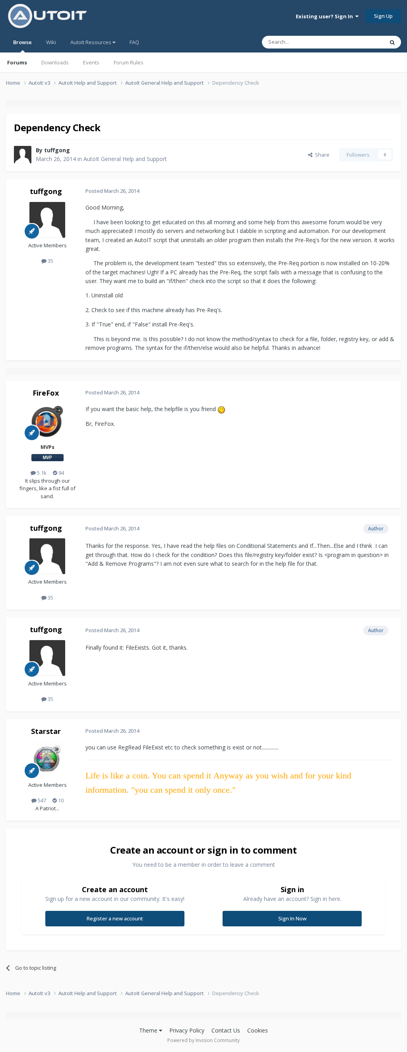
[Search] (392, 42)
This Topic (361, 42)
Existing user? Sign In (325, 16)
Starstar (46, 731)
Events (91, 62)
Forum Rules (128, 62)
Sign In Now (292, 918)
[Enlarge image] (221, 409)
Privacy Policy (186, 1030)
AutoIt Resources (91, 42)
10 (60, 800)
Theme (149, 1030)
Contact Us (225, 1030)
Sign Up (383, 15)
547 (41, 800)
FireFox (46, 393)
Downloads (55, 62)
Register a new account (115, 918)
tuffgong (57, 150)
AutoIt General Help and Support (125, 159)
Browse (22, 42)
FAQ (134, 42)
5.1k (41, 472)
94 (60, 472)
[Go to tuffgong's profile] (22, 154)
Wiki (51, 42)
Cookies (257, 1030)
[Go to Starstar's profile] (47, 759)
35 (50, 260)
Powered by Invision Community (203, 1040)
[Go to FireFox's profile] (47, 421)
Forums (17, 62)
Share (320, 154)
